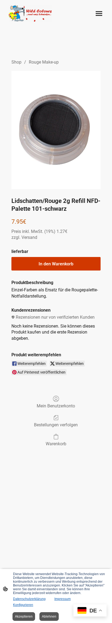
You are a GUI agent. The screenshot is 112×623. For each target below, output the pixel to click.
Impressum (62, 599)
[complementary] (90, 611)
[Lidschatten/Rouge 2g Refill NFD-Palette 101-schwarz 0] (56, 130)
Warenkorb (56, 443)
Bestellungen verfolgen (56, 424)
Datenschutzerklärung (29, 599)
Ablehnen (49, 616)
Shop (16, 62)
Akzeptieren (24, 616)
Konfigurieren (23, 605)
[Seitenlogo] (30, 13)
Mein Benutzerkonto (56, 405)
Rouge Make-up (44, 62)
